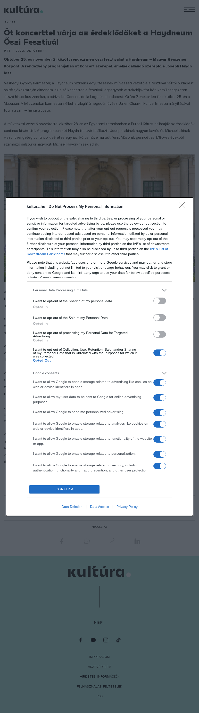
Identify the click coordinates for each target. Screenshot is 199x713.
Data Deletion (72, 507)
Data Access (99, 507)
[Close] (183, 206)
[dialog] (99, 356)
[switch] (159, 301)
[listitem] (99, 290)
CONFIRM (65, 489)
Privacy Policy (127, 507)
